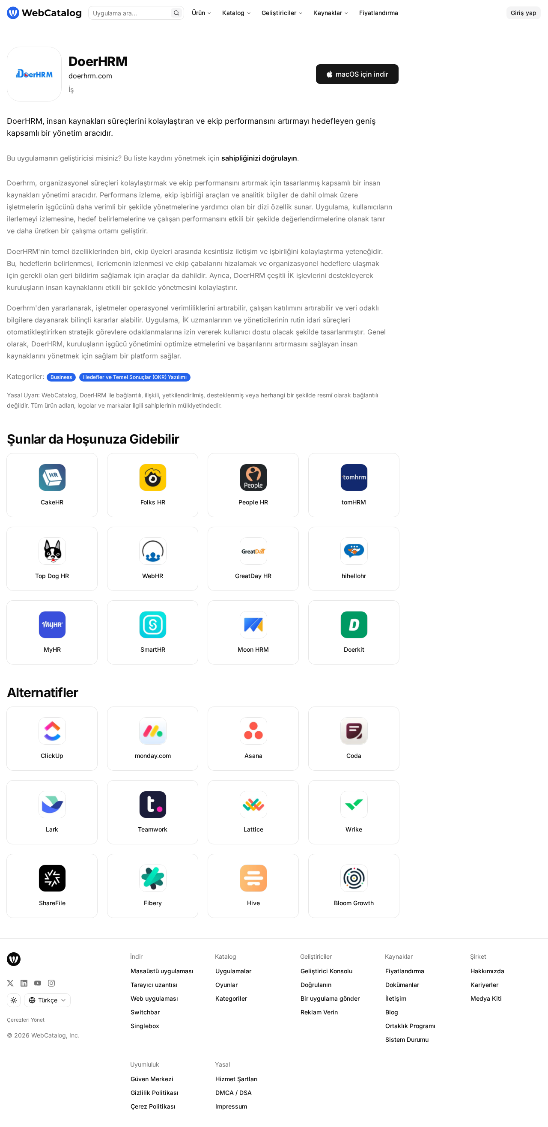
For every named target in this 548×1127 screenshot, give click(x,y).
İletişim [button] (395, 998)
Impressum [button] (231, 1106)
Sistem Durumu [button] (407, 1039)
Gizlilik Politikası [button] (155, 1092)
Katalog (233, 12)
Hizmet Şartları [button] (236, 1078)
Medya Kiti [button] (486, 998)
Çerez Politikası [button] (153, 1106)
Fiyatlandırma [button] (404, 971)
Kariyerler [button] (484, 984)
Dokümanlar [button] (402, 984)
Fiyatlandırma (378, 12)
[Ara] (176, 13)
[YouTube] (37, 983)
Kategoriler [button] (231, 998)
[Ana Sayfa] (44, 13)
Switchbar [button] (145, 1012)
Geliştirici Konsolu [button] (326, 971)
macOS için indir (362, 74)
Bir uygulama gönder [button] (330, 998)
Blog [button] (391, 1012)
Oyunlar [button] (226, 984)
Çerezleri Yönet (26, 1020)
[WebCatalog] (14, 959)
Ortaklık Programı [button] (410, 1025)
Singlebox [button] (145, 1025)
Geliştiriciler (279, 12)
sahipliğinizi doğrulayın (259, 158)
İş (71, 89)
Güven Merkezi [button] (152, 1078)
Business (61, 377)
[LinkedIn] (24, 983)
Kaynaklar (327, 12)
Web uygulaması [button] (154, 998)
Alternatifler (42, 692)
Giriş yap (523, 12)
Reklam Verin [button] (319, 1012)
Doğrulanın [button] (316, 984)
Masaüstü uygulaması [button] (162, 971)
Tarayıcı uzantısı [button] (154, 984)
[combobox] (47, 1000)
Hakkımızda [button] (487, 971)
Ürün (198, 12)
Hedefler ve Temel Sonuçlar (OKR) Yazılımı (135, 377)
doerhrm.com (90, 76)
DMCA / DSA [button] (233, 1092)
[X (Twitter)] (10, 983)
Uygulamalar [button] (233, 971)
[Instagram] (51, 983)
